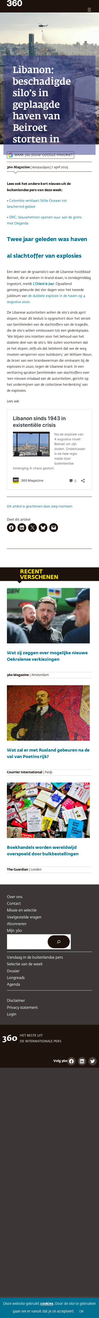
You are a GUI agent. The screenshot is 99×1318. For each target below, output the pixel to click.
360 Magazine (18, 167)
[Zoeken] (59, 941)
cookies (46, 1304)
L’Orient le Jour (43, 284)
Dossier (13, 971)
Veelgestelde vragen (24, 917)
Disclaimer (16, 1001)
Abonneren (16, 924)
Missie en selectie (22, 910)
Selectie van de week (25, 964)
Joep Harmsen (61, 506)
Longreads (16, 978)
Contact (14, 904)
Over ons (14, 897)
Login (11, 1014)
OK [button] (81, 1311)
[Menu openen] (89, 9)
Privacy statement (22, 1008)
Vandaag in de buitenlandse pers (35, 958)
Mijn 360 (14, 931)
